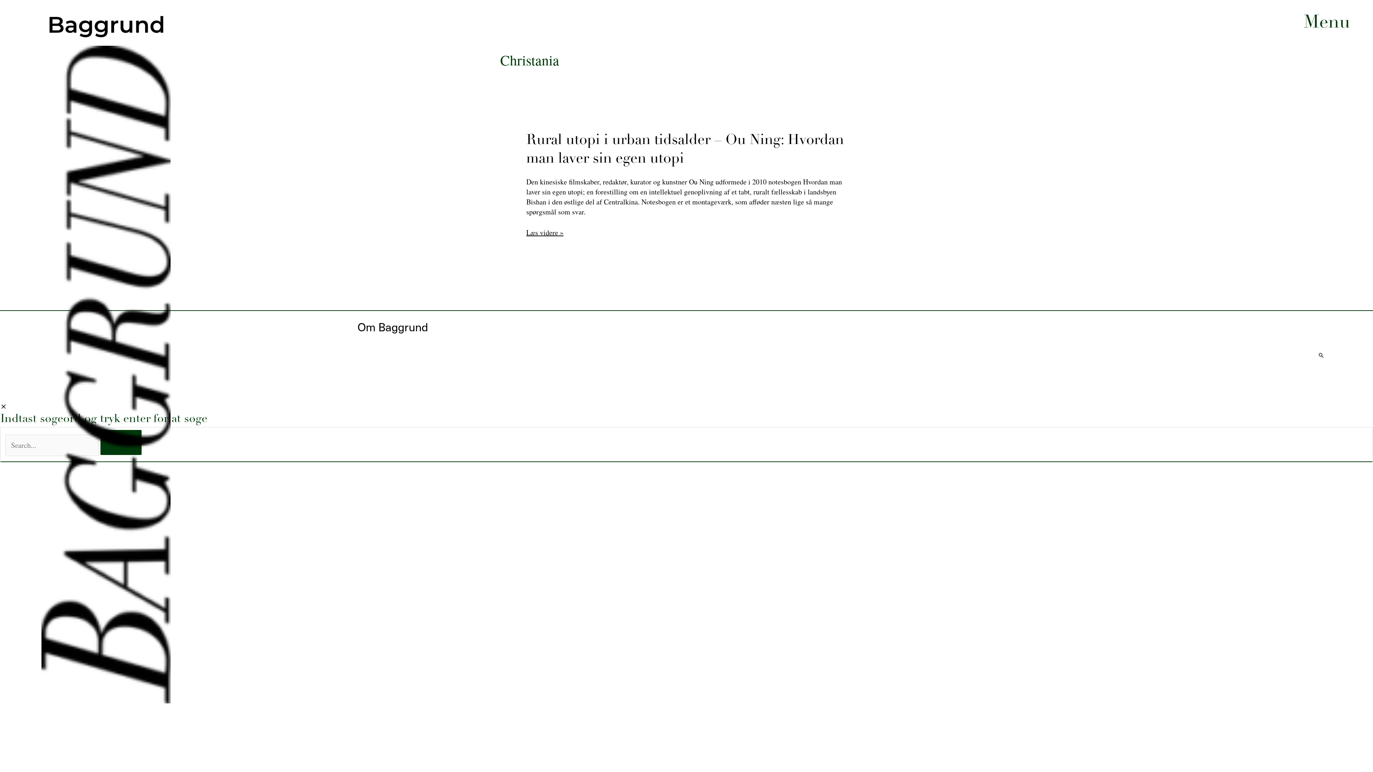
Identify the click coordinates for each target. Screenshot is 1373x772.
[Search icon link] (1321, 355)
